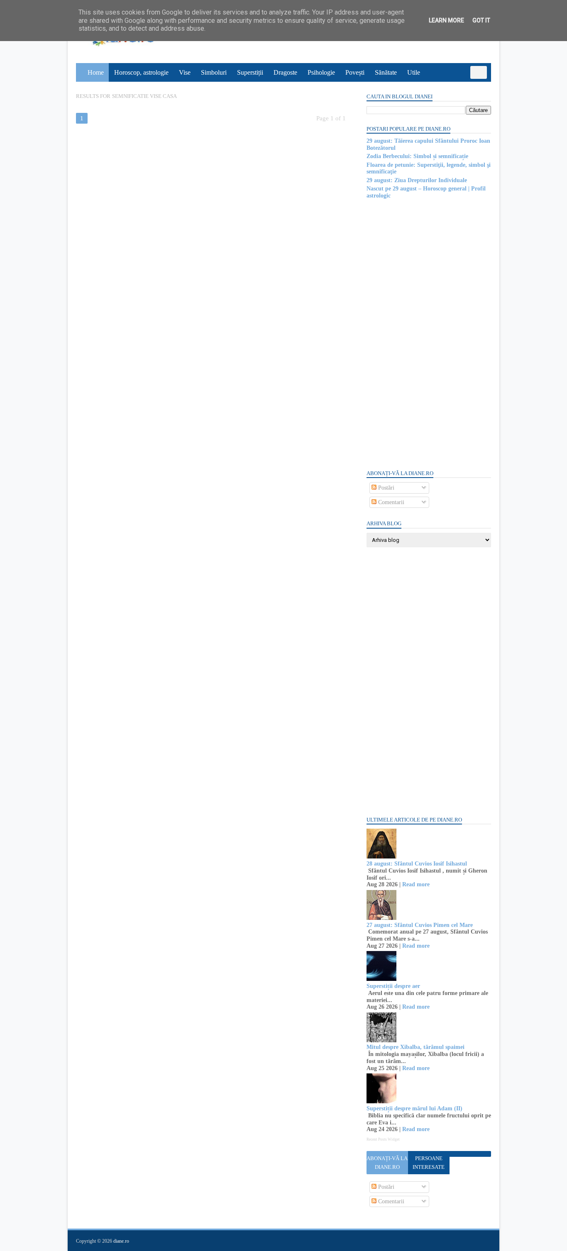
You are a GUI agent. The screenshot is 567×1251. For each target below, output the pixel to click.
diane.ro (121, 1241)
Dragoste (285, 72)
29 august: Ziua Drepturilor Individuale (417, 180)
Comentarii (390, 502)
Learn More (446, 20)
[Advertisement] (429, 333)
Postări (385, 488)
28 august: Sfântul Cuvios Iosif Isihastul (417, 864)
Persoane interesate (429, 1162)
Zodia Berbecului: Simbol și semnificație (417, 156)
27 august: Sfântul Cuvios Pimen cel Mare (420, 925)
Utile (413, 72)
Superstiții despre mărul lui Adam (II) (414, 1108)
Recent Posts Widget (383, 1139)
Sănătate (386, 72)
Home (96, 72)
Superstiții (250, 72)
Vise (185, 72)
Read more (416, 884)
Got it (481, 20)
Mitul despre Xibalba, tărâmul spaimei (415, 1047)
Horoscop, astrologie (141, 72)
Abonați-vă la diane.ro (387, 1162)
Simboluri (214, 72)
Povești (354, 72)
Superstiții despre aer (393, 986)
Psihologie (321, 72)
